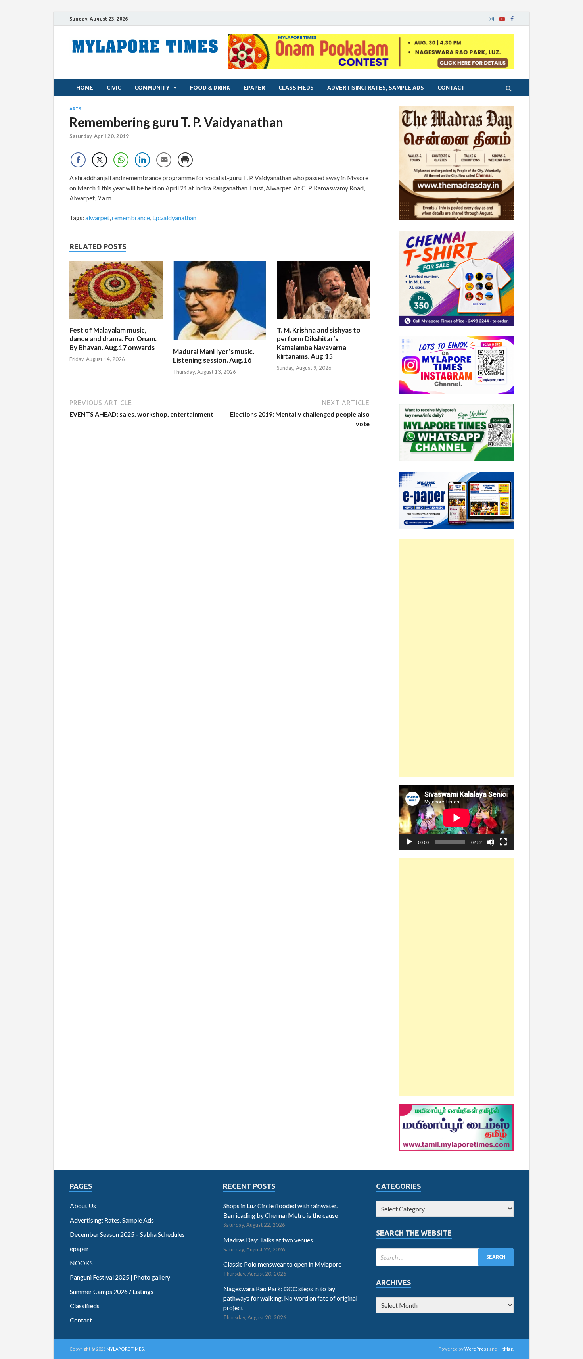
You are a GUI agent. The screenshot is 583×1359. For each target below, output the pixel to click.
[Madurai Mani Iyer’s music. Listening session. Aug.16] (219, 342)
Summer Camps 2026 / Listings (111, 1291)
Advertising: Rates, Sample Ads (375, 88)
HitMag (505, 1348)
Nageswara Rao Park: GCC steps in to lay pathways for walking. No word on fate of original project (290, 1298)
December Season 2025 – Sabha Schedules (127, 1234)
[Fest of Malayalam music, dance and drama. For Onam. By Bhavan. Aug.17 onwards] (116, 321)
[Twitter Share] (99, 159)
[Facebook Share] (78, 159)
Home (84, 88)
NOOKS (81, 1263)
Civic (114, 88)
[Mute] (491, 842)
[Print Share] (185, 159)
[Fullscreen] (503, 842)
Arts (75, 108)
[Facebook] (512, 19)
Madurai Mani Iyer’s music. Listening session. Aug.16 (213, 355)
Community (152, 88)
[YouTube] (502, 19)
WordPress (476, 1348)
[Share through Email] (163, 159)
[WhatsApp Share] (120, 159)
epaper (254, 88)
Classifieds (296, 88)
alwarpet (97, 217)
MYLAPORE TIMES (125, 1348)
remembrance (131, 217)
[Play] (409, 842)
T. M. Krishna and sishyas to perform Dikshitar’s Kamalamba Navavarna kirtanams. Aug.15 (319, 343)
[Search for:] (445, 1257)
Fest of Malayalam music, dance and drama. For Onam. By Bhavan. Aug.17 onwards (113, 339)
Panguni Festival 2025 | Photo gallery (120, 1277)
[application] (456, 817)
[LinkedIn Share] (142, 159)
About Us (83, 1205)
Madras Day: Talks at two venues (268, 1240)
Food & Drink (210, 88)
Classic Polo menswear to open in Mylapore (282, 1264)
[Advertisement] (456, 658)
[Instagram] (491, 19)
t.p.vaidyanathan (174, 217)
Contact (451, 88)
